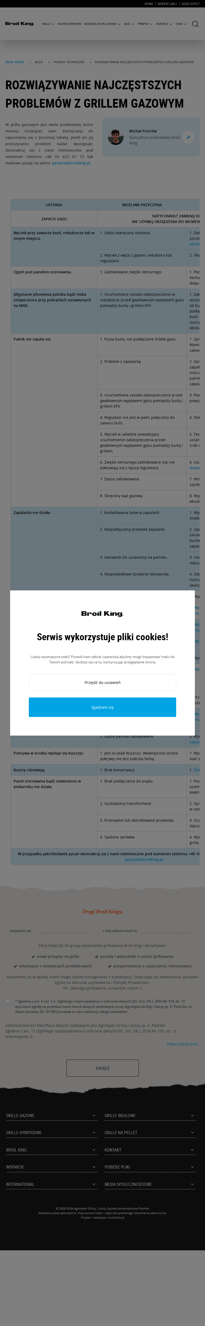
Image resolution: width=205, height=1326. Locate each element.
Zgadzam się (102, 707)
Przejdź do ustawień (103, 682)
